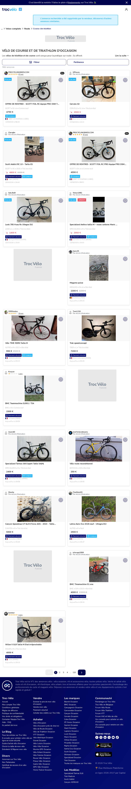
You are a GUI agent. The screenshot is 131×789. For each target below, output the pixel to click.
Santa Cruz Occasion (72, 748)
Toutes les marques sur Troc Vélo (77, 763)
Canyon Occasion (71, 713)
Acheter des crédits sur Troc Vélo (46, 713)
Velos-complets (13, 28)
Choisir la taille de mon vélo (13, 746)
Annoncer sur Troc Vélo (11, 759)
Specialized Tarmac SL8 (73, 773)
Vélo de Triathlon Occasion (44, 731)
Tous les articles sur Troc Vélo (14, 735)
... (2, 28)
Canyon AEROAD (71, 782)
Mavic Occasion (70, 737)
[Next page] (82, 672)
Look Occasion (70, 734)
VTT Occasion (38, 734)
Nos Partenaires (8, 762)
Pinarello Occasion (71, 743)
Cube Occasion (70, 719)
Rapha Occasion (70, 746)
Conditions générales (10, 707)
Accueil (5, 701)
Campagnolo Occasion (73, 707)
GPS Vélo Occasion (41, 767)
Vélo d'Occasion (39, 723)
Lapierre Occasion (71, 731)
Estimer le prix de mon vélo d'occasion (44, 702)
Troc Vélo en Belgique (104, 704)
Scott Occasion (70, 751)
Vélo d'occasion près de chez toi (46, 726)
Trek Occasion (69, 760)
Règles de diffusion (10, 710)
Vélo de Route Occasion (42, 729)
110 (74, 672)
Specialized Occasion (72, 757)
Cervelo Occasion (71, 716)
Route (27, 28)
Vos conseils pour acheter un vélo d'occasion (109, 720)
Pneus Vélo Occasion (41, 761)
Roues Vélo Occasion (41, 758)
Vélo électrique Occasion (43, 737)
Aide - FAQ (6, 722)
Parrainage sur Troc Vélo (105, 701)
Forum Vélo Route (102, 707)
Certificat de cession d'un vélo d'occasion (14, 766)
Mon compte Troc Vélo (11, 704)
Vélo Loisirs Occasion (42, 743)
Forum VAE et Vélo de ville (106, 716)
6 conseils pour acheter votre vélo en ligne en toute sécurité (17, 739)
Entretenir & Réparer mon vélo (14, 749)
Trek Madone (69, 776)
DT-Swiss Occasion (72, 722)
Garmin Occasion (71, 725)
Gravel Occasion (39, 740)
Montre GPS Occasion (42, 749)
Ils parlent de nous (9, 725)
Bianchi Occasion (71, 701)
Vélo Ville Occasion (41, 746)
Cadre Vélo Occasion (41, 764)
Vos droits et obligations (12, 716)
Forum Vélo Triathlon (104, 710)
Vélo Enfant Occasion (42, 752)
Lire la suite (120, 55)
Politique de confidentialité (13, 713)
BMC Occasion (70, 704)
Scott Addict (69, 779)
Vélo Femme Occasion (42, 755)
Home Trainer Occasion (42, 770)
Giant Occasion (70, 728)
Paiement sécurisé (40, 710)
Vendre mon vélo (40, 707)
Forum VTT (100, 713)
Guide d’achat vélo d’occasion (14, 743)
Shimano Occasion (71, 754)
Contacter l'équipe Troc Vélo (13, 719)
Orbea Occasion (70, 740)
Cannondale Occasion (73, 710)
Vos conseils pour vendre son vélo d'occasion (109, 725)
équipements (74, 2)
